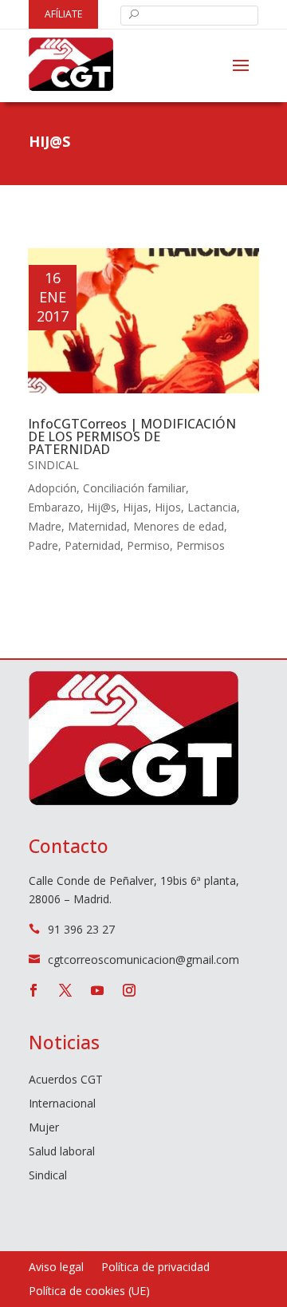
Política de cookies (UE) (89, 1291)
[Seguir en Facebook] (33, 990)
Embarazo (54, 507)
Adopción (52, 488)
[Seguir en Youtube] (97, 990)
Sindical (53, 464)
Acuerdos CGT (66, 1080)
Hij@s (101, 507)
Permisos (200, 545)
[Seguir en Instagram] (129, 990)
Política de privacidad (155, 1268)
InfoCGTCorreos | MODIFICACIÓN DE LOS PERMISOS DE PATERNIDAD (132, 436)
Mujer (44, 1128)
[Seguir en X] (65, 990)
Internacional (62, 1104)
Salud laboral (62, 1152)
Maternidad (97, 526)
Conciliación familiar (134, 488)
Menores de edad (178, 526)
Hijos (168, 507)
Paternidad (92, 545)
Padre (43, 545)
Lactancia (212, 507)
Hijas (135, 507)
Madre (44, 526)
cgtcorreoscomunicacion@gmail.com (143, 959)
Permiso (148, 545)
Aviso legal (56, 1268)
